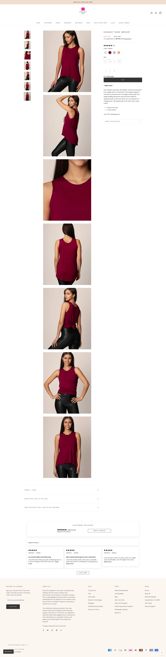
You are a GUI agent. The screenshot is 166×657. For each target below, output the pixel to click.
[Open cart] (160, 13)
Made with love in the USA (36, 499)
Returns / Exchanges (95, 600)
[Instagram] (52, 630)
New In (147, 590)
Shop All (147, 594)
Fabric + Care (30, 490)
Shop (58, 23)
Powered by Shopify (14, 652)
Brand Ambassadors (121, 590)
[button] (123, 39)
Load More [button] (83, 573)
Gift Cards (148, 603)
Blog (116, 597)
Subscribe (13, 607)
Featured (48, 23)
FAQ (89, 594)
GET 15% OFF (8, 651)
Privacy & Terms (93, 609)
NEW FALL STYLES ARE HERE (82, 2)
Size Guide (91, 597)
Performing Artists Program (124, 606)
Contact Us (92, 590)
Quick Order (124, 23)
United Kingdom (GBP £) (17, 645)
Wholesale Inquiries (121, 609)
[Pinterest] (56, 630)
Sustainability (119, 594)
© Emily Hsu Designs (16, 649)
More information (112, 121)
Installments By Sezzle (95, 606)
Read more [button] (70, 563)
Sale (113, 23)
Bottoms (78, 23)
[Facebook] (43, 630)
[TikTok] (61, 630)
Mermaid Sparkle (150, 597)
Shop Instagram (150, 606)
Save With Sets (100, 23)
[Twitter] (47, 630)
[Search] (156, 13)
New (38, 23)
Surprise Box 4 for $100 (152, 600)
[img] (32, 550)
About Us (118, 613)
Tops (88, 23)
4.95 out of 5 (71, 530)
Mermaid (67, 23)
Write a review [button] (99, 531)
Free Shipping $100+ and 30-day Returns (41, 507)
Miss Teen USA (119, 600)
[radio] (105, 52)
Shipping (91, 603)
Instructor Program (121, 603)
